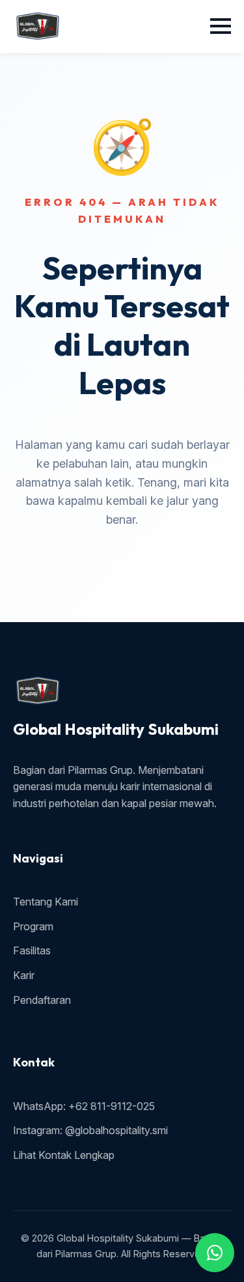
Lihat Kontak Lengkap (64, 1154)
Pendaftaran (42, 999)
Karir (23, 975)
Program (33, 926)
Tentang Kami (45, 901)
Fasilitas (32, 950)
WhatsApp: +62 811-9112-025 (84, 1106)
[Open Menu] (220, 26)
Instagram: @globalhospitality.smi (90, 1130)
